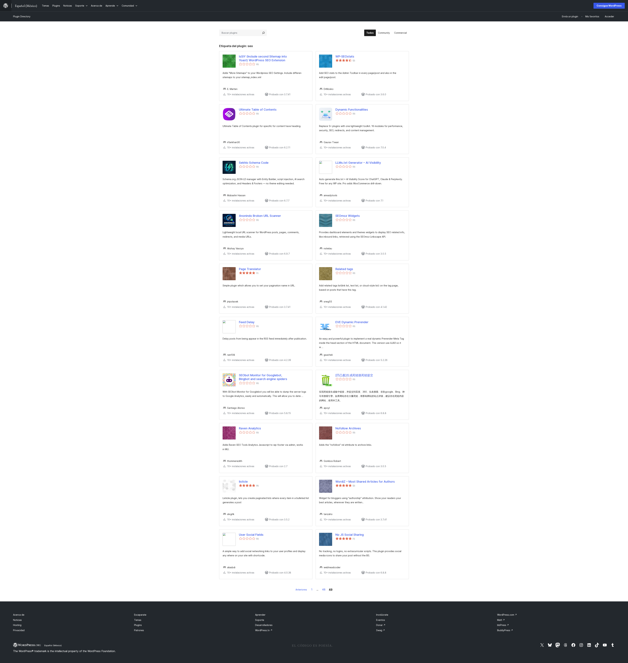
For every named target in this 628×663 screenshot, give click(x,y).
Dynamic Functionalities (351, 109)
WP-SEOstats (344, 56)
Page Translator (250, 269)
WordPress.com (507, 614)
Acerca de (18, 614)
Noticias (17, 620)
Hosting (17, 625)
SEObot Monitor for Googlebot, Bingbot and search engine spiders (263, 377)
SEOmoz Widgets (347, 215)
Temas (137, 620)
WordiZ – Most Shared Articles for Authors (365, 481)
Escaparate (140, 614)
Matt (501, 620)
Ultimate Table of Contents (258, 109)
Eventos (380, 620)
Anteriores (301, 589)
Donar (380, 625)
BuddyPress (505, 630)
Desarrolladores (263, 625)
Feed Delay (246, 322)
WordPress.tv (263, 630)
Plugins (138, 625)
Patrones (139, 630)
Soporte (259, 620)
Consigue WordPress (609, 5)
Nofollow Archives (348, 428)
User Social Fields (251, 534)
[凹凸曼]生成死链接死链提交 (354, 375)
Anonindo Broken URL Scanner (260, 215)
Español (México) (53, 645)
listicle (243, 481)
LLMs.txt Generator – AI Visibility (358, 162)
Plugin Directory (21, 16)
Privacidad (19, 630)
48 (323, 589)
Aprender (260, 614)
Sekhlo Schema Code (254, 162)
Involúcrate (382, 614)
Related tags (344, 269)
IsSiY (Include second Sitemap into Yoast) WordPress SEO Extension (263, 58)
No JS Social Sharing (349, 534)
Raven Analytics (250, 428)
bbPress (503, 625)
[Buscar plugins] (263, 33)
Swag (380, 630)
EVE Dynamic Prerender (351, 322)
